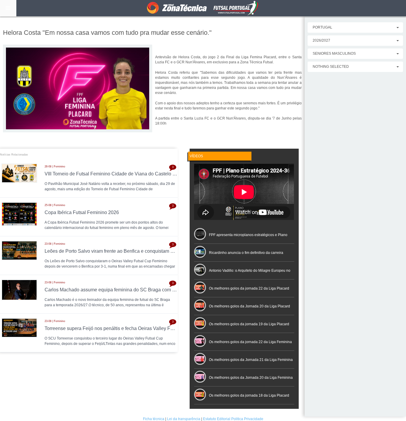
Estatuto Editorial (216, 419)
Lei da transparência (183, 419)
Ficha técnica (153, 419)
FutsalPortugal (203, 8)
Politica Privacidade (247, 419)
